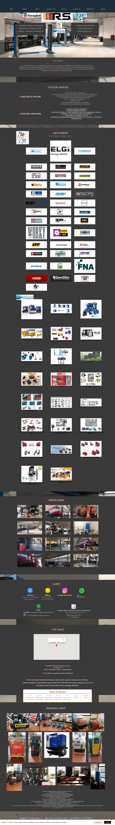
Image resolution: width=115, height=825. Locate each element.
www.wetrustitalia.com (57, 807)
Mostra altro (58, 571)
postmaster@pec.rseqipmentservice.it (39, 615)
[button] (29, 511)
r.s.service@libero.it (73, 617)
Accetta (108, 822)
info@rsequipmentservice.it (73, 615)
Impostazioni (98, 822)
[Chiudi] (113, 822)
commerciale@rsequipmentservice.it (75, 612)
